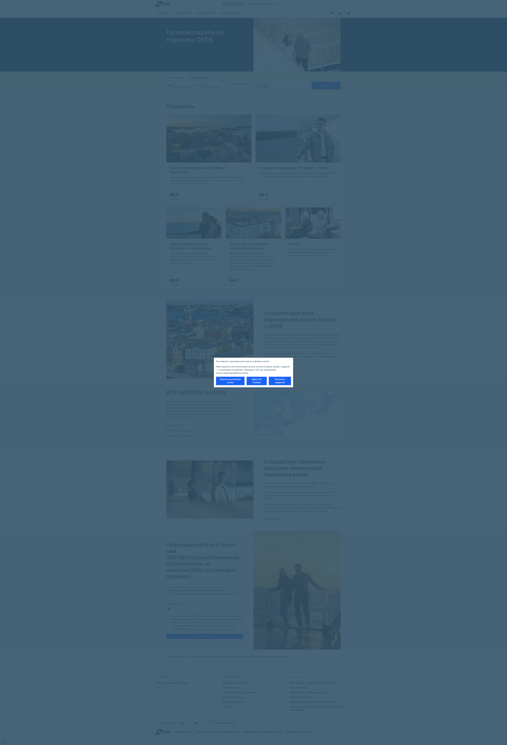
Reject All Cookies (256, 381)
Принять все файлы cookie (230, 381)
